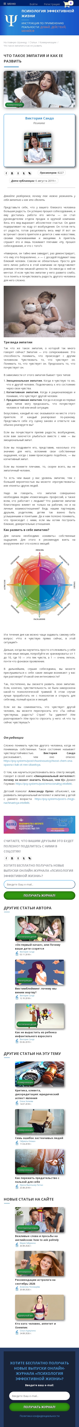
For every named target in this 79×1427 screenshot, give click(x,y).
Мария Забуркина (28, 1243)
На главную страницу (15, 42)
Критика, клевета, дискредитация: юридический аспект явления (37, 1094)
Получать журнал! (39, 896)
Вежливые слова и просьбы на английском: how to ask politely (37, 1238)
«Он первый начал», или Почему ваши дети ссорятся (37, 946)
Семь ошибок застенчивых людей (39, 1138)
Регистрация (52, 4)
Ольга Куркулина (28, 1330)
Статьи (33, 42)
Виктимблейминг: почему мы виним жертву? (36, 990)
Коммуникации (48, 42)
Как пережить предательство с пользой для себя (37, 1180)
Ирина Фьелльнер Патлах (31, 1185)
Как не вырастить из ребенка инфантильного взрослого (36, 1034)
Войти (33, 4)
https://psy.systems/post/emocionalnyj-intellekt (44, 783)
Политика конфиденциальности (40, 1416)
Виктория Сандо (39, 118)
